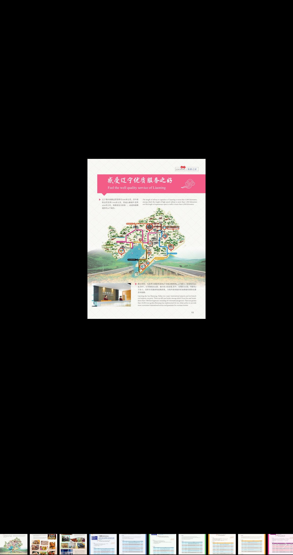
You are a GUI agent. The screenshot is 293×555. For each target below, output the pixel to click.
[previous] (8, 270)
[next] (285, 270)
